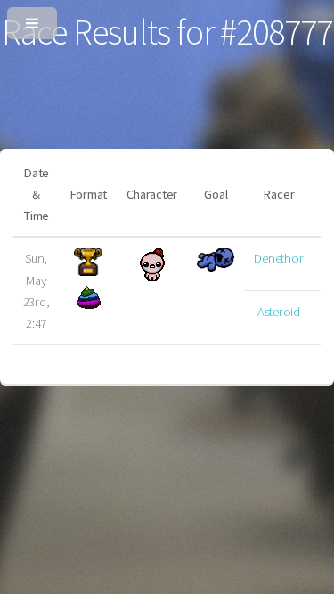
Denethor (278, 258)
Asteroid (278, 312)
